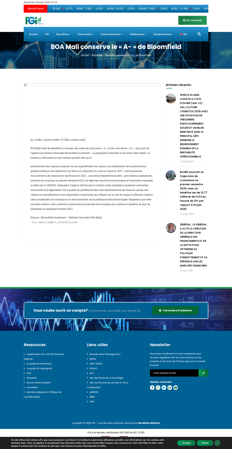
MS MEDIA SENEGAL (149, 423)
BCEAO (93, 368)
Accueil (85, 55)
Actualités (97, 55)
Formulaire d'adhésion (177, 310)
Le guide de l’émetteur (39, 363)
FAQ (29, 373)
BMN (92, 396)
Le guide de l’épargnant (40, 368)
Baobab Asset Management (105, 354)
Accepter (186, 442)
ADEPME (94, 392)
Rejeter (205, 442)
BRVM (93, 358)
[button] (30, 230)
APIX (92, 401)
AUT (92, 373)
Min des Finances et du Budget (107, 377)
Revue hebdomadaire (39, 382)
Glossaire (32, 377)
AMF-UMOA (96, 363)
